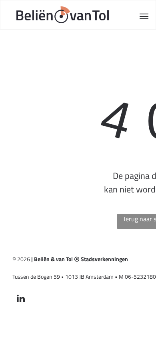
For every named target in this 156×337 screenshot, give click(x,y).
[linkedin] (21, 299)
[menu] (144, 16)
